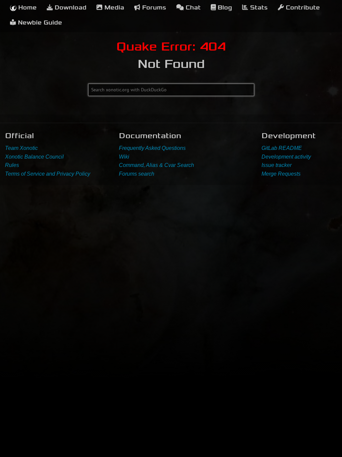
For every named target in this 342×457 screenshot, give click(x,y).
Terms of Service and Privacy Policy (47, 174)
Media (113, 7)
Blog (224, 7)
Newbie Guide (39, 22)
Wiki (124, 157)
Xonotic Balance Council (34, 157)
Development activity (286, 157)
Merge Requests (281, 174)
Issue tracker (277, 165)
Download (70, 7)
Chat (192, 7)
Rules (12, 165)
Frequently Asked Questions (152, 148)
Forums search (136, 174)
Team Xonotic (21, 148)
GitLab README (282, 148)
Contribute (302, 7)
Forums (153, 7)
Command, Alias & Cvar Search (156, 165)
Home (26, 7)
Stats (258, 7)
